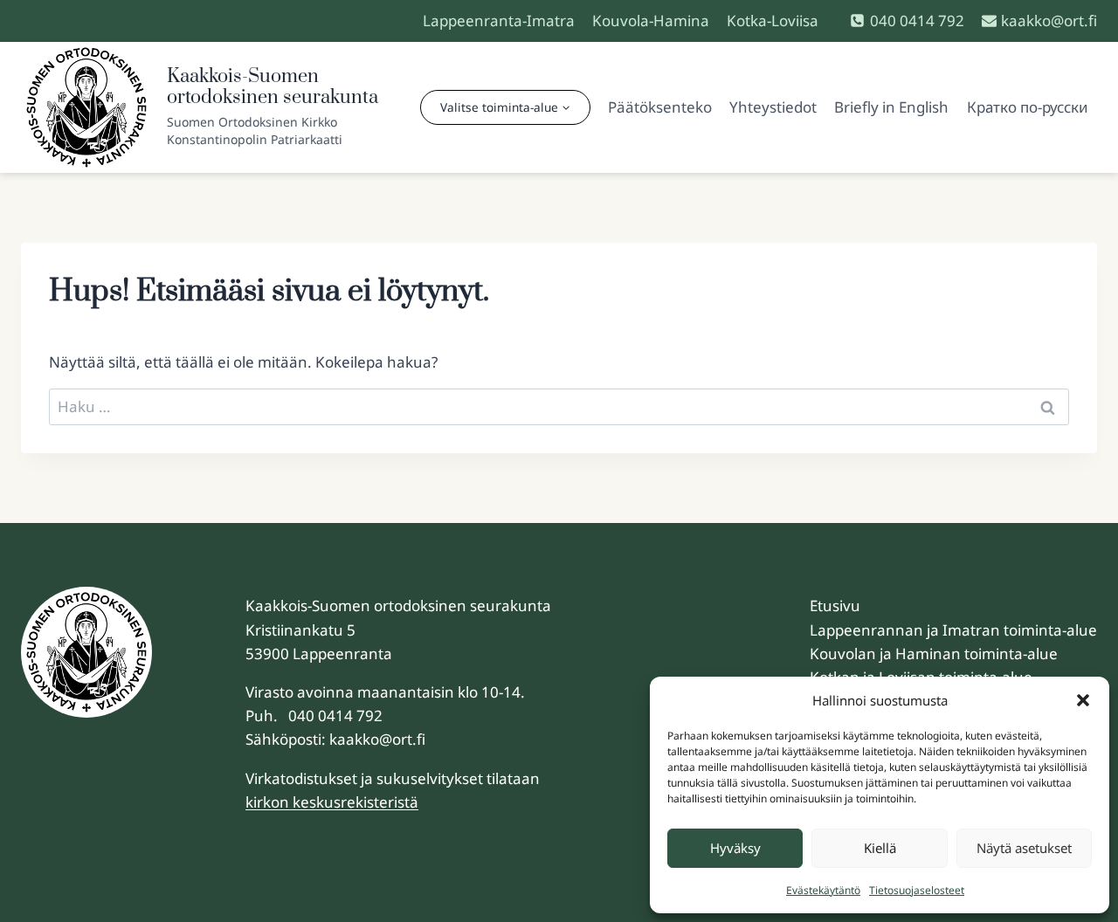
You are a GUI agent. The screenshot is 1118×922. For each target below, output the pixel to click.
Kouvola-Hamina (650, 20)
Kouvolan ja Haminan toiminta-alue (934, 653)
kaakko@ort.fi (377, 739)
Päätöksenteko (660, 107)
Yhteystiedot (773, 107)
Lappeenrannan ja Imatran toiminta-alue (953, 630)
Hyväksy (735, 848)
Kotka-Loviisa (772, 20)
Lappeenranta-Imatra (499, 20)
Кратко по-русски (1027, 107)
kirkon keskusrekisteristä (331, 802)
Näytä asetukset (1024, 848)
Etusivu (835, 605)
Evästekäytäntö (823, 890)
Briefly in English (891, 107)
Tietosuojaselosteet (916, 890)
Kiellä (880, 848)
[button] (1083, 700)
